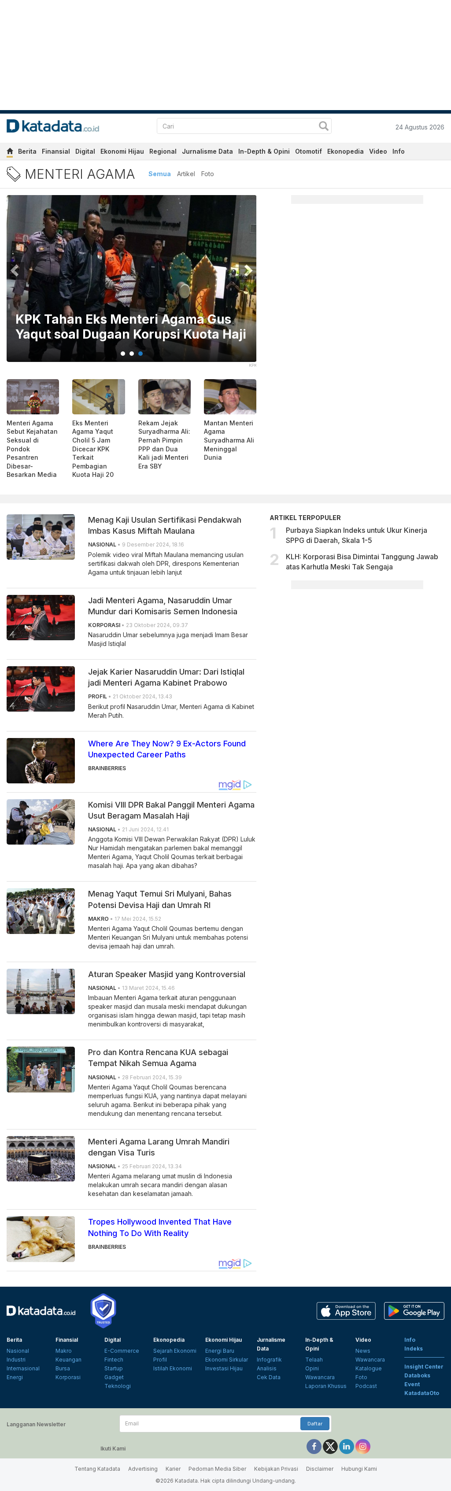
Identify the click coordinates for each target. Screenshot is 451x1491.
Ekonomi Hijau (122, 151)
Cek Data (269, 1377)
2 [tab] (131, 353)
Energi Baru (219, 1350)
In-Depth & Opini (264, 151)
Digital (85, 151)
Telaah (314, 1359)
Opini (312, 1368)
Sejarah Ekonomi (174, 1350)
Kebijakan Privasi (276, 1468)
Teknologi (117, 1386)
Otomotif (308, 151)
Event (412, 1384)
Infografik (269, 1359)
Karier (173, 1468)
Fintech (113, 1359)
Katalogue (368, 1368)
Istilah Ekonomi (172, 1368)
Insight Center (424, 1366)
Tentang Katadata (97, 1468)
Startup (113, 1368)
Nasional (18, 1350)
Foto (207, 173)
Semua (159, 173)
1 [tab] (123, 353)
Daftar (314, 1424)
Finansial (56, 151)
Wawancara (320, 1377)
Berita (27, 151)
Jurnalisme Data (207, 151)
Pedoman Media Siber (217, 1468)
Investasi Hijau (224, 1368)
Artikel (186, 173)
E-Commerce (121, 1350)
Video (378, 151)
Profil (160, 1359)
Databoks (417, 1375)
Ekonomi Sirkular (226, 1359)
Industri (16, 1359)
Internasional (23, 1368)
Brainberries (107, 768)
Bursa (62, 1368)
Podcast (366, 1386)
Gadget (114, 1377)
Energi (15, 1377)
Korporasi (68, 1377)
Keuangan (68, 1359)
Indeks (413, 1348)
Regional (163, 151)
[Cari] (323, 127)
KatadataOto (421, 1393)
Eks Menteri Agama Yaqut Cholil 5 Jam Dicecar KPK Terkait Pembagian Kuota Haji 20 (93, 449)
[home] (10, 153)
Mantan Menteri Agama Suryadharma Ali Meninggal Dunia (229, 440)
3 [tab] (140, 353)
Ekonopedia (345, 151)
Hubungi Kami (359, 1468)
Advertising (143, 1468)
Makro (63, 1350)
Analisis (267, 1368)
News (362, 1350)
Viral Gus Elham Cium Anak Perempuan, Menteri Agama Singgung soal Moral (101, 320)
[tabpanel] (132, 284)
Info (398, 151)
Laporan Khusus (326, 1386)
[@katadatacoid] (362, 1446)
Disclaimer (319, 1468)
